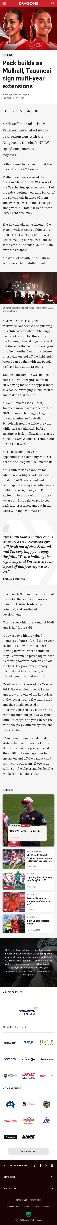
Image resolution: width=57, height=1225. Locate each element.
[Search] (52, 3)
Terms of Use (21, 1199)
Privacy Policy (35, 1199)
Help (18, 1206)
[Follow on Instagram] (52, 1165)
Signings (7, 55)
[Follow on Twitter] (46, 1165)
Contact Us (27, 1206)
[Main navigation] (4, 3)
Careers (10, 1206)
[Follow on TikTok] (35, 1165)
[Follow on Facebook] (40, 1165)
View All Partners (28, 1151)
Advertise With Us (42, 1206)
